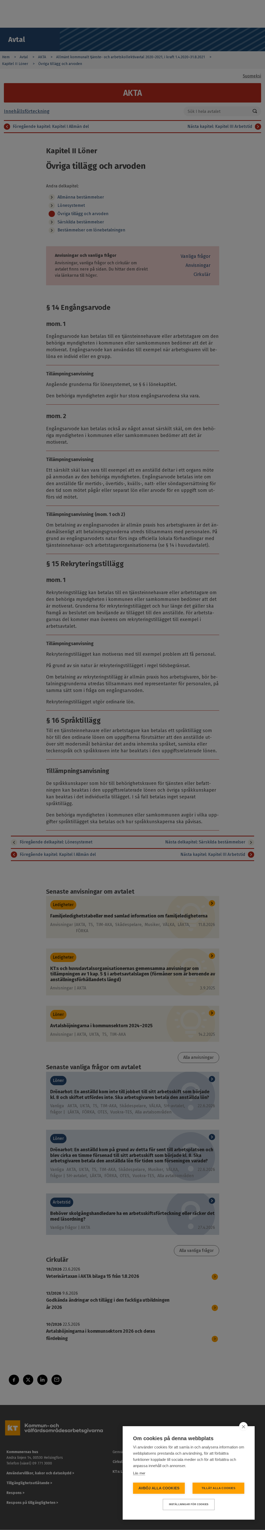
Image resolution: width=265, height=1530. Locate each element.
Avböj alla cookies (159, 1488)
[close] (243, 1426)
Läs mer (139, 1473)
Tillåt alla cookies (218, 1488)
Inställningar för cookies (189, 1504)
